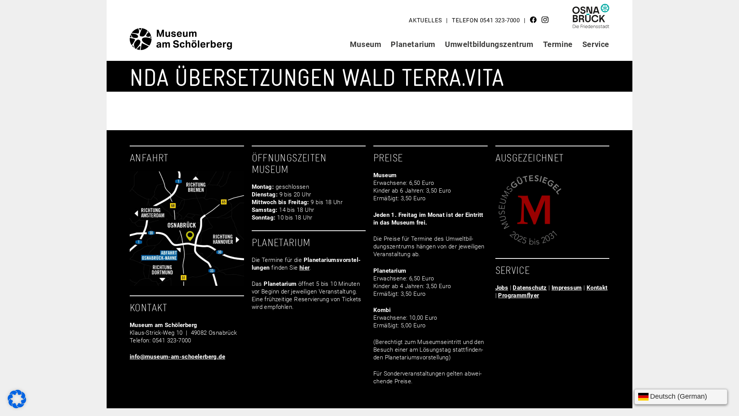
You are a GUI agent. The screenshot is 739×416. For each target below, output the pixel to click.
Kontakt (597, 287)
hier (304, 267)
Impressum (567, 287)
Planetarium (413, 44)
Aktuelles (425, 20)
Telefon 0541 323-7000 (486, 20)
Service (595, 44)
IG (545, 19)
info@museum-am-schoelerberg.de (177, 356)
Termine (558, 44)
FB (533, 19)
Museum (365, 44)
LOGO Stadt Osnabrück (591, 19)
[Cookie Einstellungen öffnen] (17, 406)
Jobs (501, 287)
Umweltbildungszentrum (489, 44)
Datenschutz (530, 287)
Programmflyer (518, 295)
